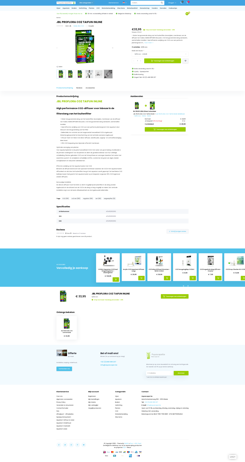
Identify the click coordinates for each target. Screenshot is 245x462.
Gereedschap (144, 8)
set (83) (98, 198)
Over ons (59, 396)
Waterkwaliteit (132, 8)
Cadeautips (173, 8)
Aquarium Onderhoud (63, 423)
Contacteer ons (64, 369)
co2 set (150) (76, 198)
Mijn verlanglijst (93, 405)
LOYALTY (232, 457)
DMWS (126, 443)
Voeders (155, 8)
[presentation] (57, 48)
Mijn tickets (92, 402)
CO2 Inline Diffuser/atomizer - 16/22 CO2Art (159, 270)
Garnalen (163, 8)
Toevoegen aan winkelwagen (164, 61)
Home (58, 18)
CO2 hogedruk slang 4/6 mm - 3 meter (210, 270)
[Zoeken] (162, 3)
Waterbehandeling (108, 8)
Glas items (121, 8)
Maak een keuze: (138, 51)
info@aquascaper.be (108, 365)
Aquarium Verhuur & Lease (65, 420)
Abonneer (181, 373)
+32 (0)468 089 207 (108, 362)
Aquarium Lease (61, 429)
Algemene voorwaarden (64, 399)
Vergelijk (91, 26)
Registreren (92, 396)
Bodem (74, 8)
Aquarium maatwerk (63, 426)
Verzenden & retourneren (65, 405)
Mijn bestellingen (93, 399)
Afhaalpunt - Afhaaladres (65, 414)
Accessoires (90, 88)
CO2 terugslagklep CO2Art (184, 269)
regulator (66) (88, 198)
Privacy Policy (60, 402)
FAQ (57, 411)
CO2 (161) (65, 198)
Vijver (58, 8)
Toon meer (148, 43)
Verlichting (83, 8)
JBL (70, 26)
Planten (91, 8)
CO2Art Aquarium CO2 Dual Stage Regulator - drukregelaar (108, 271)
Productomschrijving (64, 88)
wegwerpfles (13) (109, 198)
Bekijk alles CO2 (79, 26)
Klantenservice (114, 3)
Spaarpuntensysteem (63, 417)
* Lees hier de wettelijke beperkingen (156, 377)
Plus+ (131, 443)
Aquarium (66, 8)
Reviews (79, 88)
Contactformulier (62, 408)
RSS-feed (138, 443)
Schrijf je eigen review (178, 231)
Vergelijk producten (94, 408)
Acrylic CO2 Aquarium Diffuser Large (133, 270)
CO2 (98, 8)
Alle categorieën (85, 3)
